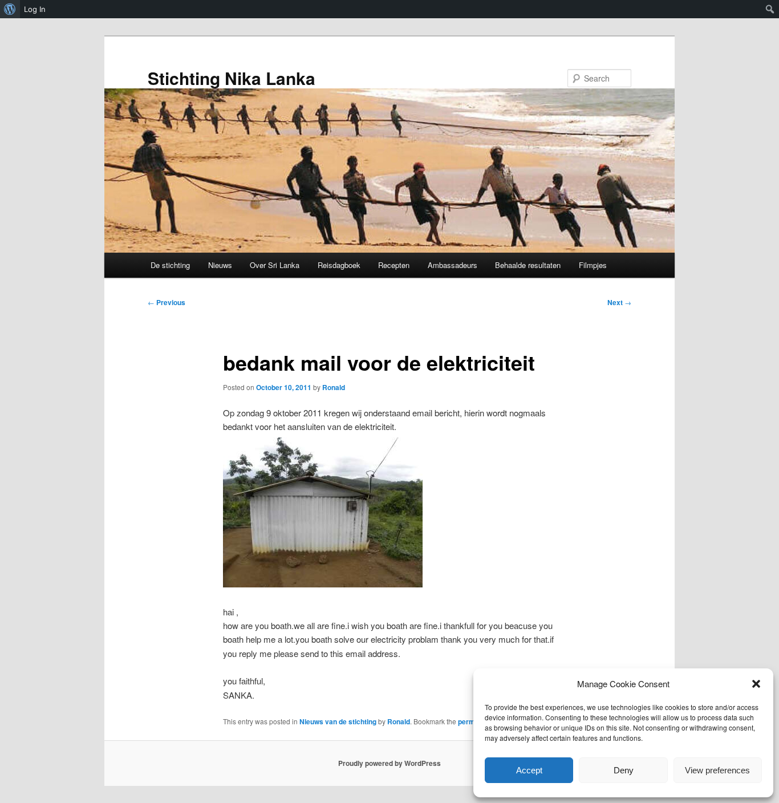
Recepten (393, 264)
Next (619, 302)
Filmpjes (593, 264)
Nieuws (220, 264)
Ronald (333, 387)
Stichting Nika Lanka (231, 78)
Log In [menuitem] (35, 9)
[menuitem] (10, 9)
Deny (624, 770)
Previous (166, 302)
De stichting (170, 264)
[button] (756, 684)
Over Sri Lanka (274, 264)
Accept (529, 770)
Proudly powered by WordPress (389, 763)
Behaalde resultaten (528, 264)
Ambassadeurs (452, 264)
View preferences (717, 770)
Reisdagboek (339, 264)
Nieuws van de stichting (337, 721)
